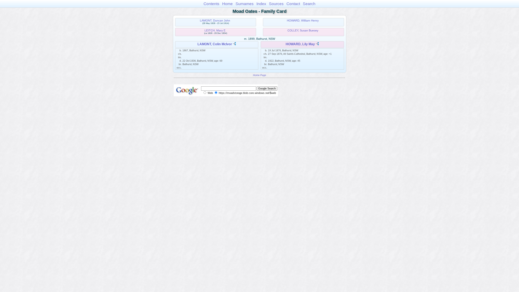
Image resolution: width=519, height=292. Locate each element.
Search (309, 4)
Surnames (245, 4)
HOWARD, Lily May (300, 44)
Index (261, 4)
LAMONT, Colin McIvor (214, 44)
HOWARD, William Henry (303, 20)
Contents (211, 4)
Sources (276, 4)
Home (227, 4)
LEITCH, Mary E (215, 30)
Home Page (259, 75)
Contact (293, 4)
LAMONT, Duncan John (215, 20)
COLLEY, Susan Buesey (302, 30)
